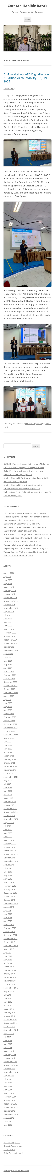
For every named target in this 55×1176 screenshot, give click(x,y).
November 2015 (10, 1023)
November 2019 (10, 854)
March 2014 (9, 1093)
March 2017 (9, 966)
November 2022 (10, 727)
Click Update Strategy (13, 513)
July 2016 (7, 994)
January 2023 (9, 720)
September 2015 (11, 1030)
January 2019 (9, 889)
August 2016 (9, 991)
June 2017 (8, 956)
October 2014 (9, 1068)
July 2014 (7, 1079)
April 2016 (8, 1005)
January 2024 (9, 678)
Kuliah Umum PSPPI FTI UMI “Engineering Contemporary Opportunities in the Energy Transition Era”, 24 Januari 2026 (25, 527)
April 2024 (8, 668)
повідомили (9, 534)
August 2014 (9, 1075)
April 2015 (8, 1047)
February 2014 (10, 1096)
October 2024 (9, 646)
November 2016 (10, 980)
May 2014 (8, 1086)
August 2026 (9, 573)
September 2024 (11, 650)
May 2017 (8, 959)
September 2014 (11, 1072)
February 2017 (10, 970)
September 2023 (11, 692)
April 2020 (8, 836)
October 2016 (9, 984)
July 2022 (7, 741)
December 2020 (10, 808)
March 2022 (9, 755)
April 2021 (8, 794)
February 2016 (10, 1012)
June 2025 (8, 618)
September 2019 (11, 861)
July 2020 (7, 826)
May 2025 (8, 622)
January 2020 (9, 847)
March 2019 (9, 882)
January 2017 (9, 973)
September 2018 (11, 903)
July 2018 (7, 910)
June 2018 (8, 914)
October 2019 (9, 857)
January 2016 (9, 1016)
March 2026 (9, 587)
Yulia (6, 545)
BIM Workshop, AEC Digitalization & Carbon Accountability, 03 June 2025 (26, 77)
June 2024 (8, 661)
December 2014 (10, 1061)
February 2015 (10, 1054)
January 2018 (9, 931)
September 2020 (11, 819)
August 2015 (9, 1033)
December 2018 (10, 893)
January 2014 (9, 1100)
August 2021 (9, 780)
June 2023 (8, 703)
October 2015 (9, 1026)
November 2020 (10, 812)
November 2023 (10, 685)
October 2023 (9, 689)
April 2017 (8, 963)
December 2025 (10, 597)
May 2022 (8, 748)
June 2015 (8, 1040)
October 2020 (9, 815)
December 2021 (10, 766)
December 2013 (10, 1103)
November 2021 (10, 770)
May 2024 (8, 664)
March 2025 (9, 629)
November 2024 (10, 643)
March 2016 (9, 1009)
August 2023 (9, 696)
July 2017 (7, 952)
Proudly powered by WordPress (16, 1170)
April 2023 (8, 710)
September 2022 (11, 734)
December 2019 (10, 850)
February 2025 (10, 632)
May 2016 (8, 1002)
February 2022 (10, 759)
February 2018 (10, 928)
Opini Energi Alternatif (13, 1153)
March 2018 (9, 924)
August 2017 (9, 949)
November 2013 (10, 1107)
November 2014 (10, 1065)
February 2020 (10, 843)
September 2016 (11, 987)
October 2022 (9, 731)
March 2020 (9, 840)
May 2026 (8, 583)
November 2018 (10, 896)
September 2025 (11, 608)
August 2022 (9, 738)
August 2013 (9, 1118)
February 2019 (10, 886)
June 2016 (8, 998)
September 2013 (11, 1114)
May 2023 (8, 706)
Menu (27, 19)
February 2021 (10, 801)
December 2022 (10, 724)
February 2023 (10, 717)
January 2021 (9, 805)
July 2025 (7, 615)
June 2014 (8, 1082)
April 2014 (8, 1089)
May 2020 (8, 833)
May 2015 (8, 1044)
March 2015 (9, 1051)
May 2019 (8, 875)
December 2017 (10, 935)
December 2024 (10, 639)
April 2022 (8, 752)
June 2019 (8, 871)
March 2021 (9, 798)
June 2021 (8, 787)
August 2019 (9, 864)
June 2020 (8, 829)
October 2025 (9, 604)
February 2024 (10, 675)
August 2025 (9, 611)
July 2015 (7, 1037)
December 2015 (10, 1019)
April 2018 (8, 921)
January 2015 (9, 1058)
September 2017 (11, 945)
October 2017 (9, 942)
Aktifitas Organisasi (33, 423)
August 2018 (9, 907)
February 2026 (10, 590)
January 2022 (9, 762)
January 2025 (9, 636)
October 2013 (9, 1111)
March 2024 (9, 671)
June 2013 (8, 1125)
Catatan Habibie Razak (28, 6)
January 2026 (9, 594)
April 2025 (8, 625)
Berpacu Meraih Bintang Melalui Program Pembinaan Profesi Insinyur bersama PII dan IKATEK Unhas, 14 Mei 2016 (27, 517)
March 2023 (9, 713)
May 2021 (8, 791)
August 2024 (9, 654)
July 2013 (7, 1121)
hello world (8, 523)
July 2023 (7, 699)
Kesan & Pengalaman (13, 1146)
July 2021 (7, 784)
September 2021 (11, 777)
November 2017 (10, 938)
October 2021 (9, 773)
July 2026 (7, 576)
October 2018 (9, 900)
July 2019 (7, 868)
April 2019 (8, 878)
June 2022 (8, 745)
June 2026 (8, 580)
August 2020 (9, 822)
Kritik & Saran (9, 1149)
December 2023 (10, 682)
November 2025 (10, 601)
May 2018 (8, 917)
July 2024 (7, 657)
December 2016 (10, 977)
